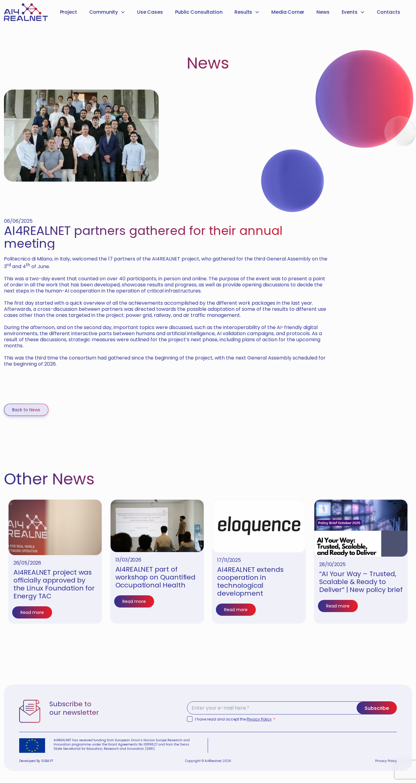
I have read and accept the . (235, 719)
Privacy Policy (259, 719)
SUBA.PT (47, 761)
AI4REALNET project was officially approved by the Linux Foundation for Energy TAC (54, 584)
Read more (32, 612)
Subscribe (377, 708)
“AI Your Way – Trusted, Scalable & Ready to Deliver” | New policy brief (361, 581)
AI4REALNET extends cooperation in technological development (250, 581)
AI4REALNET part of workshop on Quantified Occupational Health (155, 577)
